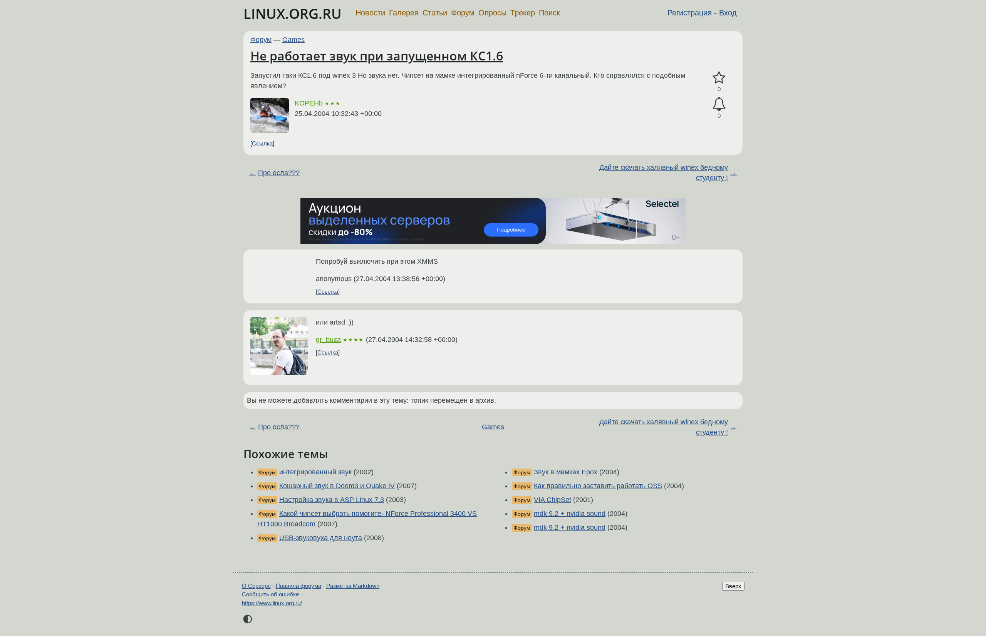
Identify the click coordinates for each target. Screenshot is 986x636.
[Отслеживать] (719, 104)
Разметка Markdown (352, 585)
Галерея (404, 12)
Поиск (549, 12)
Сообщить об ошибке (270, 594)
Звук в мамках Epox (565, 472)
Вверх (733, 586)
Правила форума (298, 585)
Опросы (492, 12)
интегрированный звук (315, 472)
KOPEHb (309, 103)
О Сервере (256, 585)
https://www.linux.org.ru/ (272, 603)
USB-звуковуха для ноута (320, 538)
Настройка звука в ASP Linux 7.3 (331, 500)
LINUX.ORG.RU (292, 13)
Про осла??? (279, 173)
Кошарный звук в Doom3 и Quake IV (337, 486)
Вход (728, 12)
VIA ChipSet (552, 500)
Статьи (435, 12)
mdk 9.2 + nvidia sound (569, 513)
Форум (463, 12)
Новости (370, 12)
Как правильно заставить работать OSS (598, 486)
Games (293, 40)
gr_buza (328, 339)
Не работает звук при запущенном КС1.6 (376, 55)
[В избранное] (719, 78)
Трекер (522, 12)
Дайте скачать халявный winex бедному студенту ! (663, 173)
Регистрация (689, 12)
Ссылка (262, 143)
